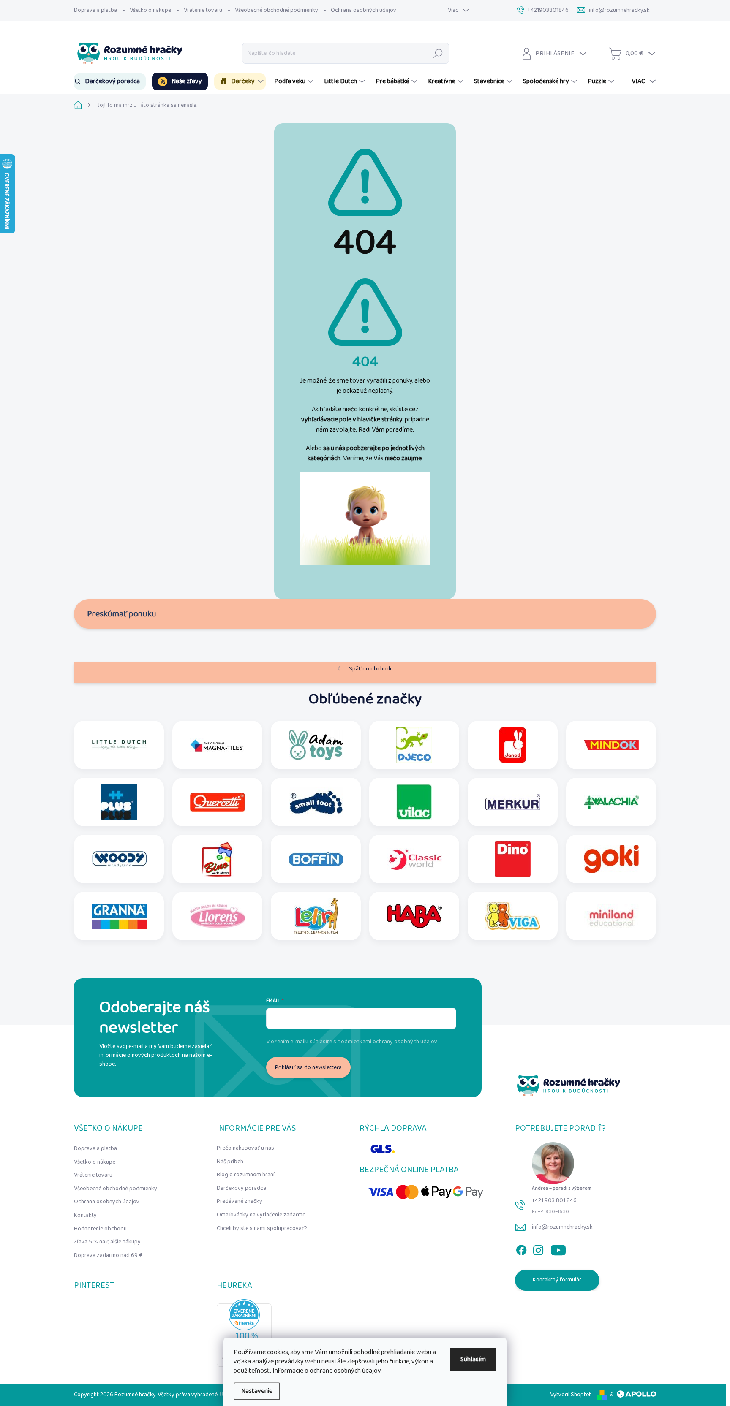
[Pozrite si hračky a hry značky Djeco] (414, 745)
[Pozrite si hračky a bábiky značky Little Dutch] (119, 745)
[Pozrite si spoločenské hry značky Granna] (119, 916)
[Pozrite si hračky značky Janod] (512, 745)
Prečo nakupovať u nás (245, 1148)
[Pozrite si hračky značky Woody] (119, 859)
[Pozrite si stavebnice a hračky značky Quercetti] (217, 802)
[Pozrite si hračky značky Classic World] (414, 859)
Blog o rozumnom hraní (246, 1174)
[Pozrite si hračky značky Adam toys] (316, 745)
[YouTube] (558, 1248)
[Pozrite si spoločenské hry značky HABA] (414, 916)
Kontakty (85, 1215)
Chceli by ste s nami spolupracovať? (262, 1228)
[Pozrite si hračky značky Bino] (218, 859)
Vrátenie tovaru (203, 10)
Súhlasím (473, 1359)
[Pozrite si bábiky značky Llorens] (217, 916)
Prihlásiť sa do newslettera (308, 1067)
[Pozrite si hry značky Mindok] (611, 745)
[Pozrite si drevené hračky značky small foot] (316, 802)
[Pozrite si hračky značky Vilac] (414, 802)
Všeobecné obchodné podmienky (276, 10)
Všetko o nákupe (150, 10)
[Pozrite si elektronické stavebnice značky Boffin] (316, 859)
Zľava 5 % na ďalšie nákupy (107, 1241)
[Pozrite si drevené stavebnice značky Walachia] (611, 802)
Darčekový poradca (241, 1188)
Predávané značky (239, 1201)
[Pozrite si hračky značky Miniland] (611, 916)
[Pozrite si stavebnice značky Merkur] (512, 802)
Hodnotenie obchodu (100, 1228)
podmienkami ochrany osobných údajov (387, 1041)
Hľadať (438, 53)
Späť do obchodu (371, 668)
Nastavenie (256, 1391)
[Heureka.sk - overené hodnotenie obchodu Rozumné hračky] (244, 1333)
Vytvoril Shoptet (570, 1394)
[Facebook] (521, 1248)
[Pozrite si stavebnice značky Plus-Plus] (119, 802)
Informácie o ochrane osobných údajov (326, 1370)
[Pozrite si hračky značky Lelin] (316, 916)
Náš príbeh (230, 1161)
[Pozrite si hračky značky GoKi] (611, 859)
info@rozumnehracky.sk (562, 1227)
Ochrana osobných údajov (363, 10)
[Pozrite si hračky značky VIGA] (512, 916)
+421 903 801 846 (554, 1200)
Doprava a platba (95, 10)
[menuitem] (110, 81)
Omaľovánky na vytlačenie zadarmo (261, 1214)
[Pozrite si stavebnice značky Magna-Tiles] (217, 745)
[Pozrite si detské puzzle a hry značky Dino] (513, 859)
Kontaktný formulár (557, 1279)
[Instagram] (538, 1248)
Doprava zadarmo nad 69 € (108, 1255)
